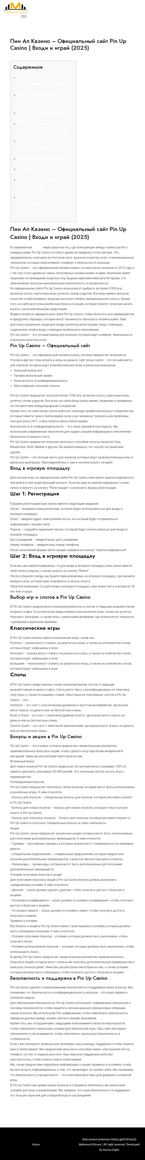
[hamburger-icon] (23, 16)
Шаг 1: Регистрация (41, 112)
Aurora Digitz (111, 1149)
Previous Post (16, 1111)
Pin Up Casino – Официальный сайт (41, 80)
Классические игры (42, 158)
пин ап (37, 247)
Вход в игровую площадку (36, 98)
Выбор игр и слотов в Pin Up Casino (44, 144)
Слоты (25, 169)
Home (36, 1144)
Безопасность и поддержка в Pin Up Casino (42, 204)
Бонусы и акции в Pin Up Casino (44, 183)
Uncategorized (21, 55)
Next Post (132, 1111)
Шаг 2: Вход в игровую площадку (41, 126)
